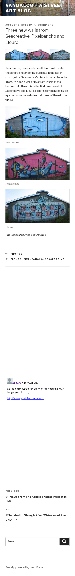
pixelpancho (33, 259)
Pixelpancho (29, 68)
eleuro (16, 259)
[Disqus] (37, 317)
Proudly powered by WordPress (24, 567)
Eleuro (46, 68)
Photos (17, 254)
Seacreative (12, 68)
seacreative (54, 259)
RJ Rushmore (43, 25)
